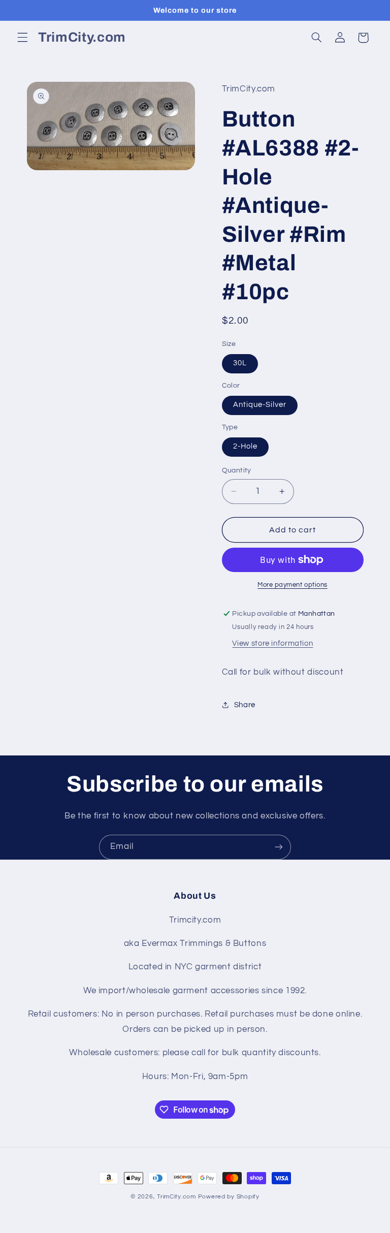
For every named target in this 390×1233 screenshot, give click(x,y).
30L (240, 363)
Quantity (236, 470)
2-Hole (245, 446)
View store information (272, 643)
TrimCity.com (176, 1196)
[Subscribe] (278, 847)
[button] (22, 37)
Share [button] (244, 705)
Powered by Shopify (228, 1196)
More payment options (292, 585)
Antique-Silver (260, 404)
